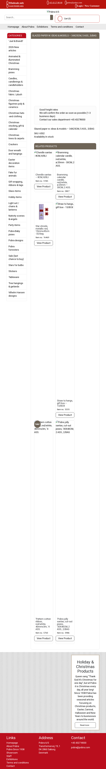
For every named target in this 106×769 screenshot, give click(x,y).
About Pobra (28, 26)
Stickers (13, 271)
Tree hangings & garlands (16, 285)
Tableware (14, 277)
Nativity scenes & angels (17, 217)
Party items (14, 225)
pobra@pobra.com (74, 3)
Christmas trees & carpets (16, 137)
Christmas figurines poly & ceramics (16, 103)
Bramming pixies (14, 71)
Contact (80, 26)
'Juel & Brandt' (16, 41)
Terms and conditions (62, 26)
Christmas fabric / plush (15, 93)
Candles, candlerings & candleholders (16, 81)
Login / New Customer (88, 6)
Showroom (12, 752)
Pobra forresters (14, 248)
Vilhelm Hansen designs (17, 294)
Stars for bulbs (16, 265)
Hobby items (15, 197)
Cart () (67, 18)
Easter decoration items (14, 163)
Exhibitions (42, 26)
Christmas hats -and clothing (16, 115)
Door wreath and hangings (15, 152)
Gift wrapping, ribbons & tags (16, 183)
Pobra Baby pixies (14, 233)
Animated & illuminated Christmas (14, 59)
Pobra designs (16, 240)
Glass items (15, 191)
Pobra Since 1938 (15, 749)
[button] (51, 17)
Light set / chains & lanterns (14, 206)
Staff (9, 756)
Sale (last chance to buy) (16, 257)
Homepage (13, 26)
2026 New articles (14, 49)
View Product (43, 186)
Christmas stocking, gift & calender (16, 125)
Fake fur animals (13, 174)
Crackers (13, 144)
